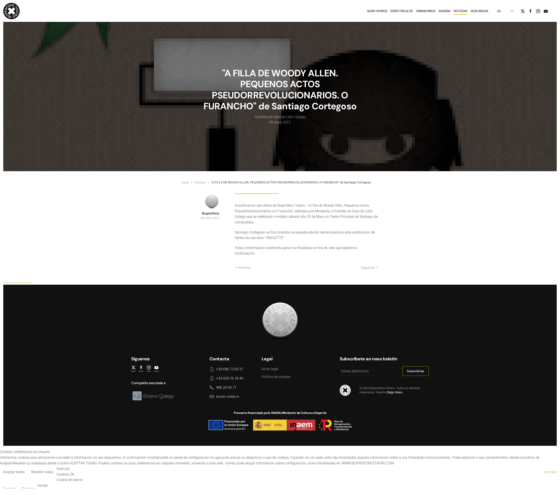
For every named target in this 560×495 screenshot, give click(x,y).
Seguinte (368, 267)
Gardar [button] (42, 485)
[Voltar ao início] (12, 11)
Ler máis (550, 472)
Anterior (244, 267)
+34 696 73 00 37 (229, 369)
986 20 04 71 (226, 387)
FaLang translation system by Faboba (17, 283)
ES (512, 11)
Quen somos (377, 11)
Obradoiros (425, 11)
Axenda (444, 11)
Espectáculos (401, 11)
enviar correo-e (227, 396)
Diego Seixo (394, 392)
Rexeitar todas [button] (42, 472)
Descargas (479, 11)
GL (499, 11)
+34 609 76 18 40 (229, 378)
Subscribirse (415, 371)
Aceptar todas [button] (14, 472)
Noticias (460, 11)
